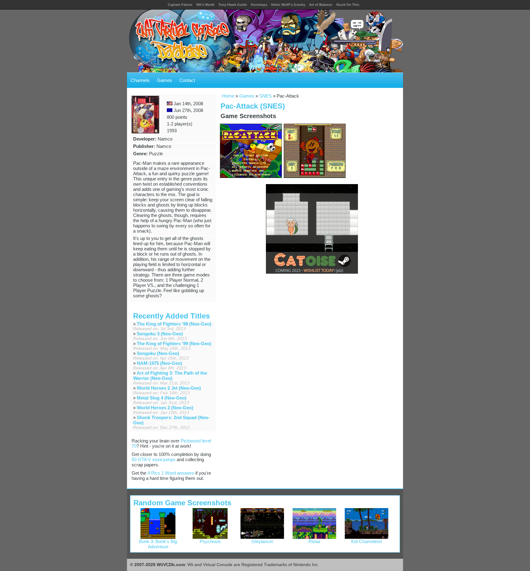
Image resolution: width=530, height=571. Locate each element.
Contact (187, 80)
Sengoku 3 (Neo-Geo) (160, 333)
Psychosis (210, 541)
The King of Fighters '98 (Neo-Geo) (174, 323)
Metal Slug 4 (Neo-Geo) (161, 397)
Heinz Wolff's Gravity (288, 4)
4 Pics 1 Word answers (171, 473)
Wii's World (205, 4)
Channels (140, 80)
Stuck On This (347, 4)
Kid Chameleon (366, 541)
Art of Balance (320, 4)
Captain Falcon (180, 4)
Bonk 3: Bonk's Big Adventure (158, 544)
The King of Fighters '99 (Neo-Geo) (174, 343)
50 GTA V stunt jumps (153, 459)
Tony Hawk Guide (232, 4)
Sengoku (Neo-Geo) (158, 353)
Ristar (315, 541)
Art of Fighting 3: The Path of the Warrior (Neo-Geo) (170, 375)
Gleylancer (262, 541)
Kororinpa (259, 4)
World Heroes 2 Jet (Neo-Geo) (169, 388)
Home (228, 95)
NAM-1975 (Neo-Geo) (159, 363)
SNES (265, 95)
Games (164, 80)
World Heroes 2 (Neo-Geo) (165, 407)
